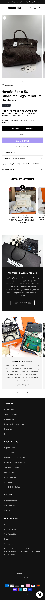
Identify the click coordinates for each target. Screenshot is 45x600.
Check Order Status (12, 487)
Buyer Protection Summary (14, 462)
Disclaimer (8, 429)
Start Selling (21, 385)
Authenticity (9, 452)
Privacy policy (9, 409)
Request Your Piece (22, 303)
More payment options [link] (22, 146)
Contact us (8, 544)
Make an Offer (10, 472)
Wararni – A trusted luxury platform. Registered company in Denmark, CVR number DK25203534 (22, 551)
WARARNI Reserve (11, 467)
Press (6, 539)
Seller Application (11, 505)
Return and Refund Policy (14, 424)
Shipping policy (10, 419)
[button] (4, 7)
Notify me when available (22, 128)
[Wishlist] (35, 7)
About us (7, 524)
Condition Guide (10, 477)
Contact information (30, 594)
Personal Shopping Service (14, 457)
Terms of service (10, 414)
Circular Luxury (10, 529)
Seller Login (8, 510)
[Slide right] (27, 81)
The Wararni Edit (10, 534)
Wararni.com (18, 594)
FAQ (6, 434)
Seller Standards (10, 501)
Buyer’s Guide (9, 448)
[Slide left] (17, 81)
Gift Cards (8, 482)
